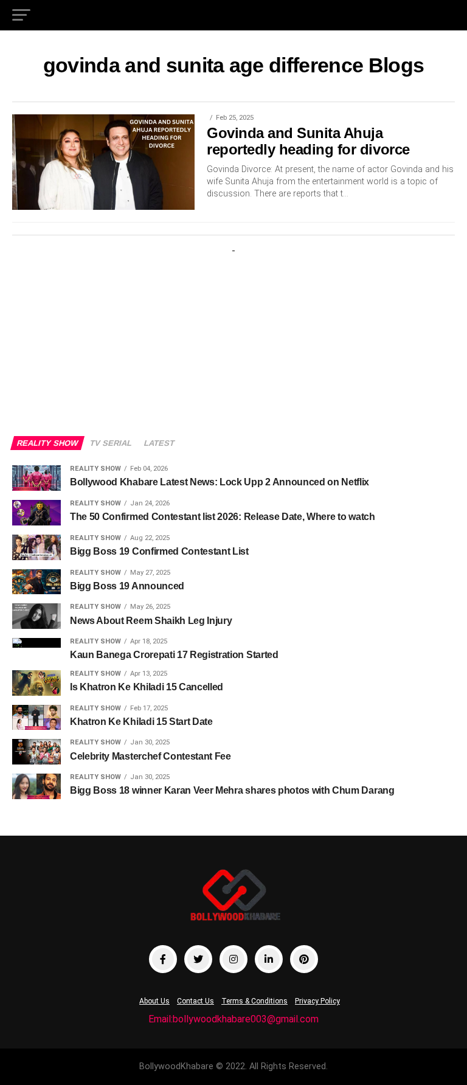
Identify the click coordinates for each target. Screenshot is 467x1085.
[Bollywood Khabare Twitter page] (198, 959)
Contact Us (195, 1001)
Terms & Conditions (254, 1001)
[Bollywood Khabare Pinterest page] (304, 959)
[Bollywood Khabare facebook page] (163, 959)
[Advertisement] (233, 333)
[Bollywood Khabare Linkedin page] (269, 959)
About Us (154, 1001)
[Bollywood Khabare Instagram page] (233, 959)
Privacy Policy (317, 1001)
